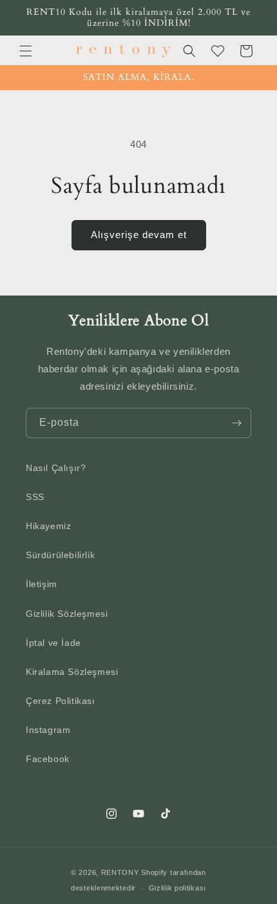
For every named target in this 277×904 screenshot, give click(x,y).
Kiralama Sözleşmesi (72, 672)
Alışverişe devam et (139, 234)
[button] (26, 51)
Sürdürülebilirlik (60, 555)
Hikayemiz (48, 526)
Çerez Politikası (60, 701)
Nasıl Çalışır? (56, 468)
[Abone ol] (236, 423)
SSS (35, 497)
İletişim (41, 584)
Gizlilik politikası (177, 888)
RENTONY (120, 872)
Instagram (48, 730)
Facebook (48, 759)
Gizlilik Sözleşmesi (67, 613)
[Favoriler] (218, 51)
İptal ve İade (53, 643)
